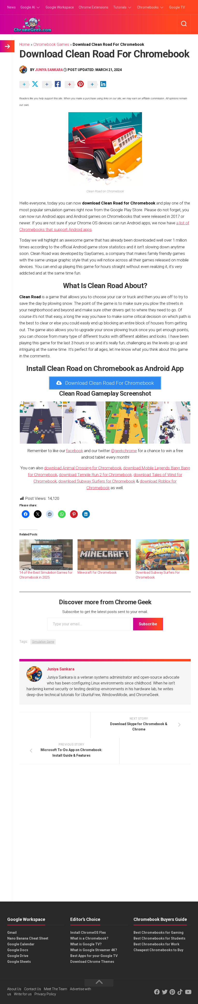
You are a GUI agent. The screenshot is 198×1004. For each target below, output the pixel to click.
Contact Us (32, 989)
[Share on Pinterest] (75, 85)
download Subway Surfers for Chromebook (96, 481)
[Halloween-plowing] (126, 422)
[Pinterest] (172, 992)
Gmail (12, 932)
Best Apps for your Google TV (94, 956)
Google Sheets (19, 962)
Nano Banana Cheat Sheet (27, 938)
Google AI (28, 7)
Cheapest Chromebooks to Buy (158, 950)
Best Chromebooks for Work (156, 944)
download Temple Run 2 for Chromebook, (96, 474)
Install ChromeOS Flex (88, 932)
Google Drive (17, 956)
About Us (14, 989)
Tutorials (120, 7)
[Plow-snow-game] (169, 422)
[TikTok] (180, 992)
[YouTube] (188, 992)
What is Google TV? (86, 944)
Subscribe (148, 624)
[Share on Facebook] (53, 85)
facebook (74, 450)
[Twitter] (165, 992)
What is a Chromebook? (89, 938)
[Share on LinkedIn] (98, 85)
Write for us (23, 994)
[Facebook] (157, 992)
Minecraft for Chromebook (97, 572)
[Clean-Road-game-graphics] (83, 422)
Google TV (177, 7)
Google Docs (17, 950)
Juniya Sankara (49, 70)
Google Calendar (21, 944)
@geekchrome (124, 450)
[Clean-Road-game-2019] (40, 422)
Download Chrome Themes (92, 962)
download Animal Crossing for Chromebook (82, 467)
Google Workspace (60, 7)
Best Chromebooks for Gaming (159, 932)
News (11, 7)
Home (24, 44)
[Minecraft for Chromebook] (104, 554)
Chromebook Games (51, 44)
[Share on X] (30, 85)
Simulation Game (43, 641)
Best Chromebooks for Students (159, 938)
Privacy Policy (45, 994)
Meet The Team (55, 989)
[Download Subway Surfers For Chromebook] (162, 554)
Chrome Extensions (93, 7)
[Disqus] (105, 834)
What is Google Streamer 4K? (93, 950)
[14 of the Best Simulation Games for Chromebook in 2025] (46, 554)
